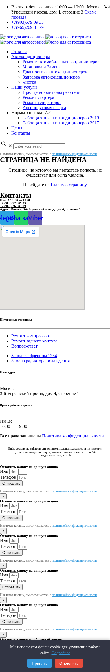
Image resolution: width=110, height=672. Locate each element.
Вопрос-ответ (24, 346)
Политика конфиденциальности (73, 435)
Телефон (8, 477)
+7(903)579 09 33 (27, 22)
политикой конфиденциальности (74, 154)
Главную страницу (69, 184)
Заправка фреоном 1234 (34, 355)
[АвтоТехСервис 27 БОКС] (45, 39)
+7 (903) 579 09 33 (13, 203)
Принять (39, 663)
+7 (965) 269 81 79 (13, 206)
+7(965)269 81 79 (27, 27)
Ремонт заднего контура (34, 341)
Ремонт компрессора (31, 335)
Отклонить (68, 663)
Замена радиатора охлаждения (40, 360)
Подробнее (61, 653)
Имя (4, 471)
